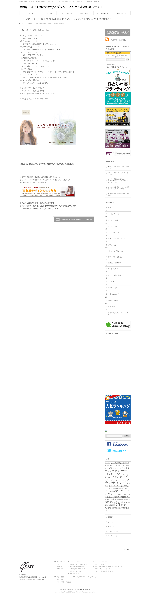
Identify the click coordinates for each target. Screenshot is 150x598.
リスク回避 (127, 494)
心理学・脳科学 (113, 300)
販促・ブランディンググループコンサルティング (109, 566)
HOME (21, 23)
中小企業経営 (112, 288)
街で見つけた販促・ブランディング (118, 313)
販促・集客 (111, 307)
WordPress (64, 592)
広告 (107, 502)
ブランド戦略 (110, 491)
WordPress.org (112, 536)
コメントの (113, 531)
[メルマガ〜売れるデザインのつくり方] (47, 195)
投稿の (111, 526)
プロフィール (61, 561)
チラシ (115, 477)
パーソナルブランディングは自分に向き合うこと (118, 173)
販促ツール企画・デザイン (77, 566)
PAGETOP (125, 549)
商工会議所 (111, 499)
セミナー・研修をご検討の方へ (104, 571)
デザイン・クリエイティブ (116, 239)
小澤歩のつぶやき (113, 294)
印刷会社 (122, 497)
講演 (112, 505)
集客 (109, 508)
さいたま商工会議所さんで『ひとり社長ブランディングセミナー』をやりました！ (118, 180)
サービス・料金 (75, 561)
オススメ (111, 207)
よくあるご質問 (74, 573)
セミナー (120, 471)
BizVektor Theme (74, 592)
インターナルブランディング (115, 465)
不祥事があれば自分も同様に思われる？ (118, 194)
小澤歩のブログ (80, 577)
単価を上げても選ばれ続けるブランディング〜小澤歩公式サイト (61, 7)
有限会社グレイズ (72, 589)
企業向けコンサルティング (77, 568)
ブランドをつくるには (115, 257)
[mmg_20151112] (48, 143)
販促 (117, 505)
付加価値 (115, 497)
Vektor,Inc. (85, 592)
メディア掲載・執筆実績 (64, 582)
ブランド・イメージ (116, 486)
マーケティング (113, 269)
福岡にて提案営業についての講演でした (118, 167)
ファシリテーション (119, 480)
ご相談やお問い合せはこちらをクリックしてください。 (42, 208)
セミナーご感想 (113, 226)
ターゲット (123, 474)
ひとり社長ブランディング (120, 463)
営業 (118, 499)
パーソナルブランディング (116, 251)
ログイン (111, 522)
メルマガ (111, 281)
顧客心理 (119, 508)
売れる (122, 499)
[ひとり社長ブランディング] (118, 103)
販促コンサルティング (76, 571)
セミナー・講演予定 (101, 561)
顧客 (113, 508)
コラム (119, 468)
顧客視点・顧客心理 (114, 263)
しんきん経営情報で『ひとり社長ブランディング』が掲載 (118, 188)
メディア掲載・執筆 (114, 275)
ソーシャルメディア (114, 232)
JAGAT (107, 463)
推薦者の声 (60, 568)
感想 (121, 502)
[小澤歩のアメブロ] (118, 327)
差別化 (128, 499)
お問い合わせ (94, 577)
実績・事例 (60, 577)
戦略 (126, 502)
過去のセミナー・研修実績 (102, 568)
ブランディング (113, 245)
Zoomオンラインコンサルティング (80, 564)
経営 (108, 505)
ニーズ (110, 480)
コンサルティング (113, 214)
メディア (113, 494)
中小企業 (108, 497)
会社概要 (59, 566)
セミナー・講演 (113, 220)
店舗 (112, 502)
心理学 (116, 502)
